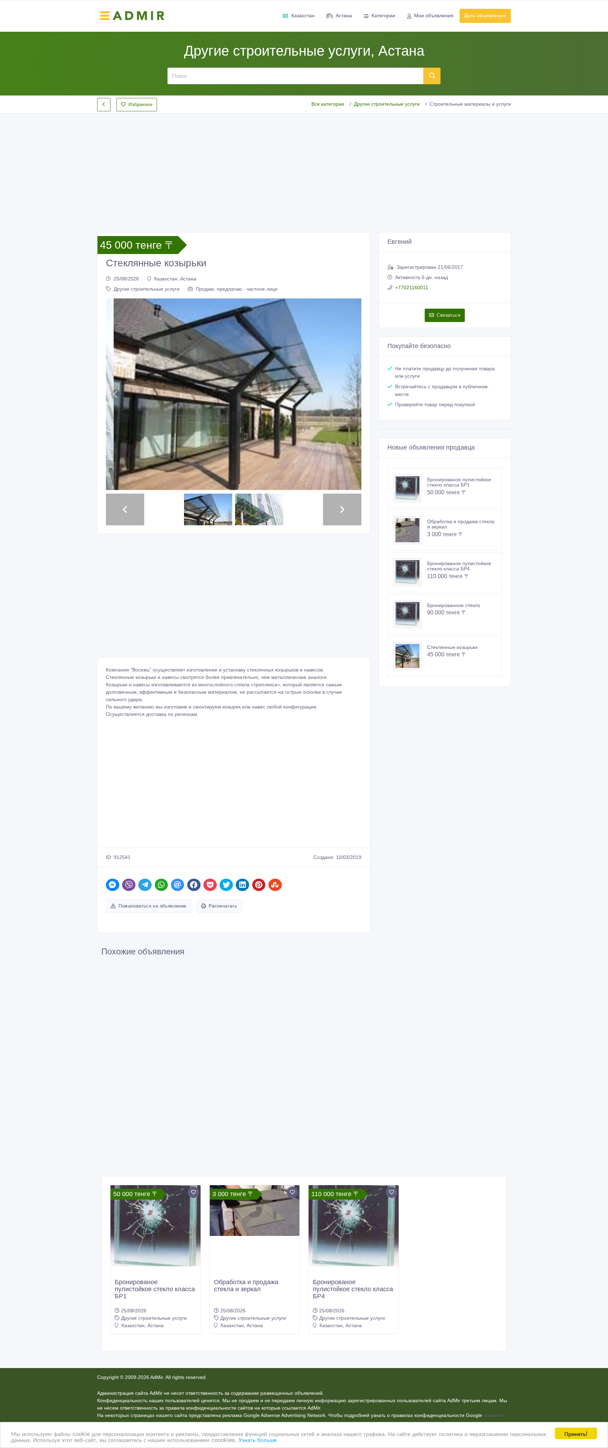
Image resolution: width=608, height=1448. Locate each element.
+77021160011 (411, 287)
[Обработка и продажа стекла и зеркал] (410, 530)
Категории (383, 15)
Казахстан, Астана (175, 278)
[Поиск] (432, 76)
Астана (344, 15)
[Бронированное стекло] (410, 614)
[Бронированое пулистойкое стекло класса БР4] (410, 572)
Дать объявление (485, 15)
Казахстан (303, 15)
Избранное (140, 104)
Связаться (448, 315)
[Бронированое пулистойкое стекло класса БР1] (410, 488)
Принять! (576, 1433)
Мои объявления (434, 15)
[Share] (112, 884)
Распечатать (223, 905)
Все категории (327, 104)
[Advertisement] (304, 167)
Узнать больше (258, 1439)
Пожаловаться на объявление (152, 905)
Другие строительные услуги (387, 104)
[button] (115, 394)
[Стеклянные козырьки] (410, 656)
